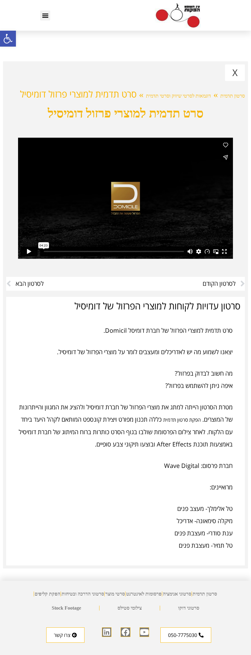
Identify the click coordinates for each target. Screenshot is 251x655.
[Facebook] (125, 632)
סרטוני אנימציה (177, 593)
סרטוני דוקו (188, 608)
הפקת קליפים (47, 593)
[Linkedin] (106, 632)
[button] (8, 39)
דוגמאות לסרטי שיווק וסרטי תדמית (178, 95)
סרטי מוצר (115, 593)
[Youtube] (144, 632)
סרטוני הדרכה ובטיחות (83, 593)
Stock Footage (66, 608)
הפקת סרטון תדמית (182, 419)
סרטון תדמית (232, 95)
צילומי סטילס (130, 608)
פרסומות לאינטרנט (144, 593)
